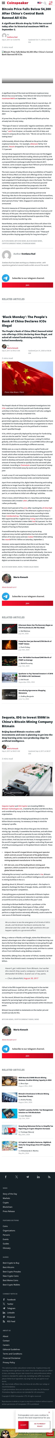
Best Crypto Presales (12, 1271)
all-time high (47, 508)
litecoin (12, 146)
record (7, 539)
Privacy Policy (9, 1362)
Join (27, 285)
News (20, 567)
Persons (6, 1235)
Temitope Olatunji (27, 1132)
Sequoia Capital (8, 806)
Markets (6, 1198)
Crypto (6, 1202)
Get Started (50, 1433)
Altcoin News (8, 241)
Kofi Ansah (25, 679)
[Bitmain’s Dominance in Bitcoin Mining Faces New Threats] (9, 1098)
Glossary (6, 1248)
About (5, 1336)
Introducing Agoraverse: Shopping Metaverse (32, 691)
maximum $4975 (8, 98)
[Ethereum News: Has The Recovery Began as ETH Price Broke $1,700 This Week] (9, 629)
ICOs (4, 408)
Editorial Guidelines (11, 1349)
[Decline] (49, 1412)
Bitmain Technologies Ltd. (12, 809)
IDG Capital (22, 806)
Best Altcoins (8, 1267)
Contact (6, 1340)
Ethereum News (28, 243)
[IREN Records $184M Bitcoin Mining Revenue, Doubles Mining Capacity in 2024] (9, 1082)
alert (25, 500)
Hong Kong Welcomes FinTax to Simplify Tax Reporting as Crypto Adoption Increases (36, 1127)
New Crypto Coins (11, 1276)
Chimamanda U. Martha (29, 1151)
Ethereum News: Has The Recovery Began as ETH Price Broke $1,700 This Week (36, 626)
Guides (6, 1243)
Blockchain (7, 1207)
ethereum (34, 144)
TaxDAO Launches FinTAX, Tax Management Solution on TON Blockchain (36, 1111)
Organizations (9, 1230)
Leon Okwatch (26, 1116)
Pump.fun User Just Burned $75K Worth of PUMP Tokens (35, 642)
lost (33, 521)
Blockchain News (34, 241)
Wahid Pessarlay (27, 663)
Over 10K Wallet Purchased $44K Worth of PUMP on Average (35, 658)
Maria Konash (12, 348)
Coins (5, 1226)
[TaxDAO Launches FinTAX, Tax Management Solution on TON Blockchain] (9, 1114)
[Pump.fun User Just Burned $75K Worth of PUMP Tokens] (9, 645)
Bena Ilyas (24, 1083)
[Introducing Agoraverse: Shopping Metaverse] (9, 695)
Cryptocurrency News (11, 243)
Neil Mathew (25, 631)
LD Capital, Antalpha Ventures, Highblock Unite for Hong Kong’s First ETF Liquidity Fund (35, 1145)
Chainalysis (25, 465)
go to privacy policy (39, 1425)
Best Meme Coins (10, 1280)
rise (41, 874)
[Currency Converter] (50, 3)
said (10, 131)
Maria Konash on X (9, 587)
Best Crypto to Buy (11, 1263)
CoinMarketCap (12, 516)
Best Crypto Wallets (11, 1284)
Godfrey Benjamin (27, 696)
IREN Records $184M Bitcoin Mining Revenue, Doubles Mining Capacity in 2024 (35, 1079)
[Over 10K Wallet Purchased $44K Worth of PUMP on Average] (9, 662)
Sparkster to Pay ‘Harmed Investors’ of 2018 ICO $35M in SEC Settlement (36, 675)
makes (30, 537)
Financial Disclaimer (11, 1358)
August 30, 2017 (31, 978)
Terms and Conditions (12, 1353)
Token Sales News (31, 567)
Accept (23, 1425)
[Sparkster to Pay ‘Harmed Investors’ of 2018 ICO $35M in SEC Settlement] (9, 678)
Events (6, 1239)
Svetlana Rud (12, 37)
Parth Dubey (25, 647)
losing (32, 519)
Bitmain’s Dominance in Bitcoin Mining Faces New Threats (34, 1095)
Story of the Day (10, 1194)
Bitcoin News (20, 241)
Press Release (9, 1211)
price (25, 508)
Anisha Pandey (26, 1100)
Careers (6, 1345)
